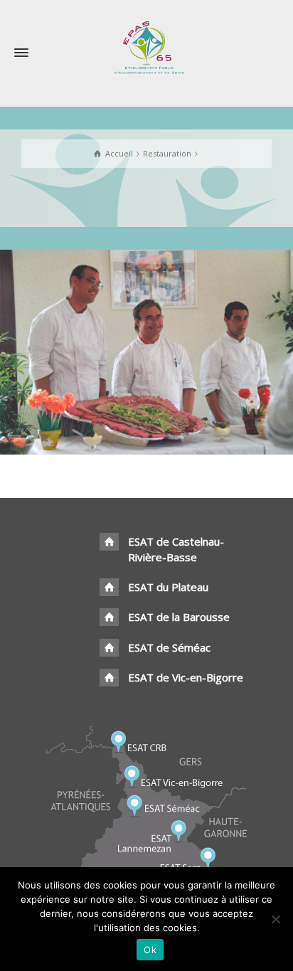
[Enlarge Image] (146, 352)
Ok (150, 949)
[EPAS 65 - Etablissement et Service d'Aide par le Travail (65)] (147, 46)
